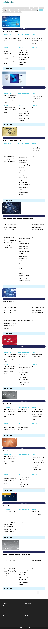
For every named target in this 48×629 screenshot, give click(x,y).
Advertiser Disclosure (29, 622)
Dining (40, 8)
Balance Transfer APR (23, 34)
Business (31, 8)
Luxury (17, 10)
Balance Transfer (13, 8)
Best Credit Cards (20, 8)
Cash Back (36, 8)
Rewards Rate (21, 47)
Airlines (8, 8)
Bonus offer (27, 8)
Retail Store (41, 10)
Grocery (4, 10)
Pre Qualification (28, 603)
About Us (26, 615)
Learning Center (6, 617)
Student (16, 12)
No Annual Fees (21, 10)
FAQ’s (26, 607)
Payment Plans (28, 605)
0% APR (4, 8)
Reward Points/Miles (6, 12)
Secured (12, 12)
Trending (5, 615)
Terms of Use (27, 619)
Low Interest (12, 10)
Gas (43, 8)
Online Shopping (35, 10)
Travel (20, 12)
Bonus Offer (7, 47)
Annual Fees (35, 47)
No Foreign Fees (28, 10)
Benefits (34, 34)
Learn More (24, 28)
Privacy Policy (27, 617)
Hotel (8, 10)
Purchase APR (7, 34)
